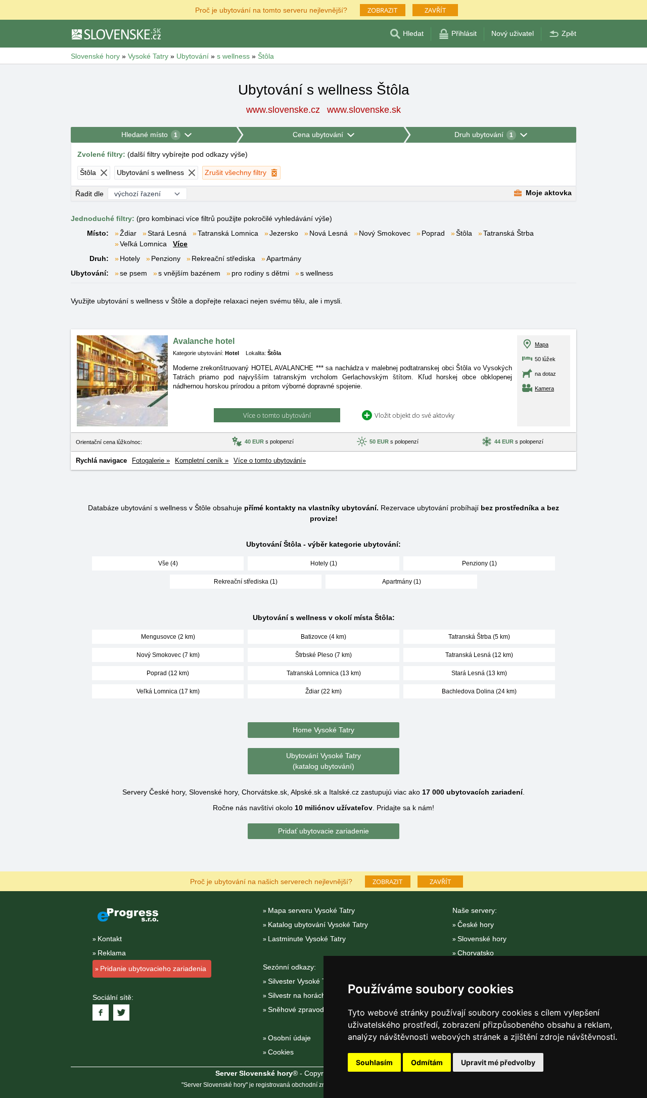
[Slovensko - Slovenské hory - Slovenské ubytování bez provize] (116, 34)
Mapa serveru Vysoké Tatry (311, 910)
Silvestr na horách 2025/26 (311, 995)
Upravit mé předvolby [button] (498, 1062)
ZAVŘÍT (435, 10)
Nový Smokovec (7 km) (168, 654)
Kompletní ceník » (201, 460)
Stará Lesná (167, 233)
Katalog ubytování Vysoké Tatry (318, 924)
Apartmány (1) (401, 581)
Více (180, 244)
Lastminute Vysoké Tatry (307, 939)
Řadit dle (89, 194)
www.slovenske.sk (364, 110)
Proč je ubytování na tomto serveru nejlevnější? (271, 9)
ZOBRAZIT (382, 10)
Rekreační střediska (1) (246, 581)
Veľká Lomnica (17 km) (168, 691)
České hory (475, 924)
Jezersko (283, 233)
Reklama (112, 953)
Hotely (130, 258)
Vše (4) (168, 563)
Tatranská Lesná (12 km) (479, 654)
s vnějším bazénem (189, 273)
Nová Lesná (328, 233)
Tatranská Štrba (508, 233)
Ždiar (128, 233)
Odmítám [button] (427, 1062)
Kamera (544, 388)
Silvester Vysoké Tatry (303, 981)
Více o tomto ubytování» (270, 460)
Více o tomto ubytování (277, 415)
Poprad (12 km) (168, 673)
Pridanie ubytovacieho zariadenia (153, 968)
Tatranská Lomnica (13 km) (324, 673)
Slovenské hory (481, 939)
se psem (133, 273)
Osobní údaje (289, 1038)
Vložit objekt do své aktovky (414, 415)
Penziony (165, 258)
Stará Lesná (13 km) (479, 673)
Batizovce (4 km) (323, 636)
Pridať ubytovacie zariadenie (323, 831)
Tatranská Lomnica (228, 233)
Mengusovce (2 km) (168, 636)
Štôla (464, 233)
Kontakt (110, 939)
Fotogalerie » (151, 460)
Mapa (541, 344)
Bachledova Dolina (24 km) (479, 691)
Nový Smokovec (384, 233)
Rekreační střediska (223, 258)
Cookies (281, 1052)
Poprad (433, 233)
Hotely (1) (323, 563)
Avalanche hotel (204, 341)
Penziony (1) (479, 563)
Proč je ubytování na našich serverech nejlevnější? (271, 880)
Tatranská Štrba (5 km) (479, 636)
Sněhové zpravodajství (304, 1009)
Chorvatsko (475, 953)
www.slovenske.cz (283, 110)
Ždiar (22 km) (323, 691)
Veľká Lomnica (143, 244)
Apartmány (283, 258)
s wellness (316, 273)
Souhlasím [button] (374, 1062)
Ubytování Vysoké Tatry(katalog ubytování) (323, 761)
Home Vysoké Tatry (323, 730)
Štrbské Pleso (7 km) (323, 654)
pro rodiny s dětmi (260, 273)
